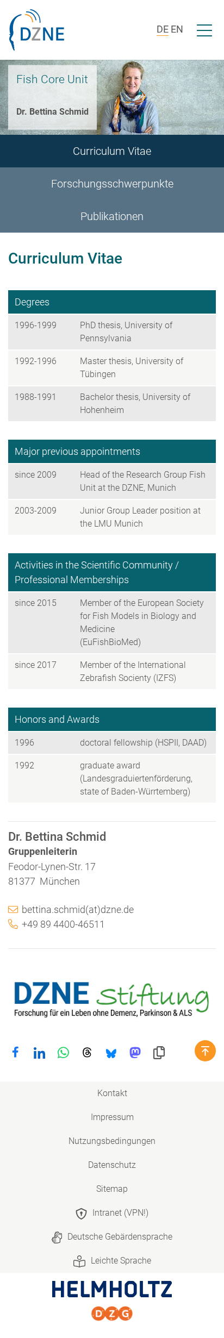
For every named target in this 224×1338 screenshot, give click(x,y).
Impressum (112, 1117)
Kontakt (112, 1093)
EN (177, 29)
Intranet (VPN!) (120, 1213)
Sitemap (112, 1189)
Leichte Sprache (121, 1260)
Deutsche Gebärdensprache (119, 1236)
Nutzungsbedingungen (112, 1141)
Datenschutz (112, 1165)
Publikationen (112, 216)
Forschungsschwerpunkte (112, 183)
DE (163, 29)
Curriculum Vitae (112, 151)
